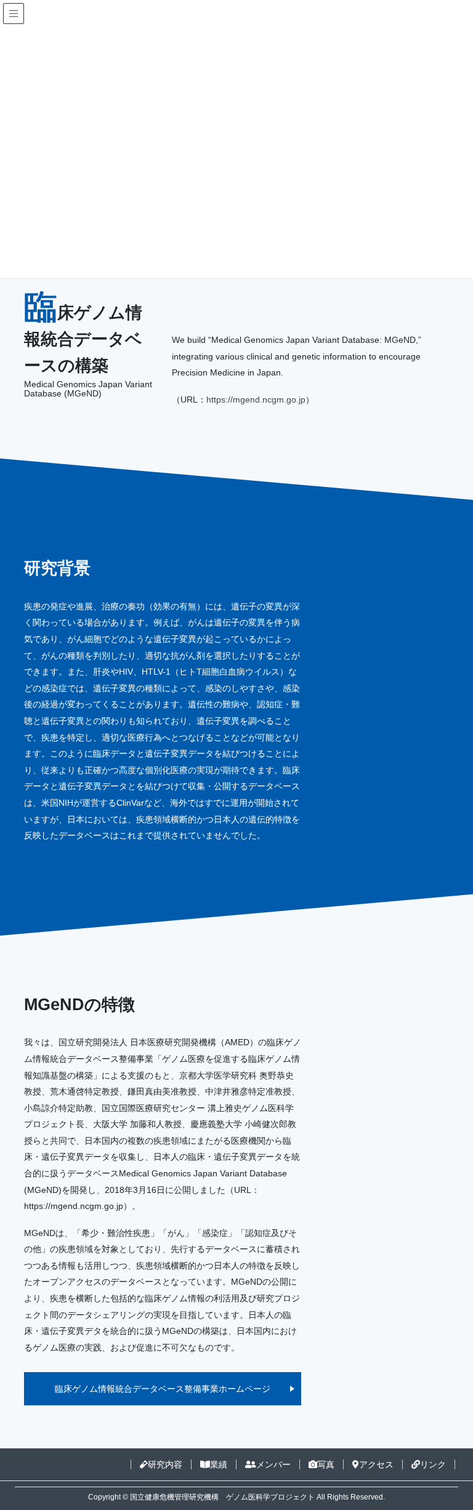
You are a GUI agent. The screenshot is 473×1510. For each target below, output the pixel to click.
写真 (325, 1464)
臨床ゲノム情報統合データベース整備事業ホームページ (162, 1389)
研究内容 (165, 1464)
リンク (433, 1464)
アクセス (376, 1464)
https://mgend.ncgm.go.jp (255, 399)
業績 (218, 1464)
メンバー (273, 1464)
